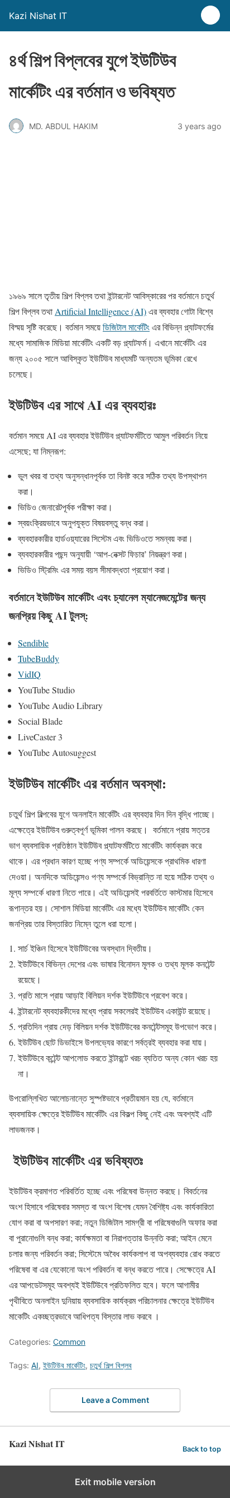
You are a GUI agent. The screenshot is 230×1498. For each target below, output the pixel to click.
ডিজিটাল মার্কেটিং (126, 327)
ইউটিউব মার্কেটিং (64, 1365)
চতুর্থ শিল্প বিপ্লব (111, 1365)
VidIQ (29, 674)
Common (69, 1341)
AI (35, 1365)
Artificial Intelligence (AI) (100, 311)
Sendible (33, 643)
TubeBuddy (38, 658)
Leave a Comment (115, 1400)
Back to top (202, 1449)
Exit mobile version (115, 1481)
